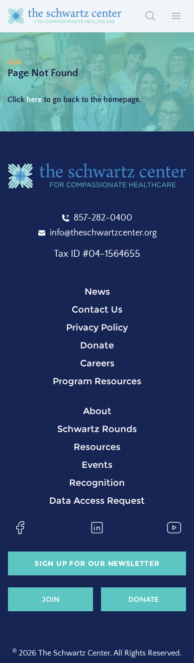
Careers (97, 363)
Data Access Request (97, 500)
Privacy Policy (97, 327)
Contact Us (97, 309)
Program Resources (97, 381)
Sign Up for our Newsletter (96, 563)
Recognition (97, 482)
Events (97, 464)
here (34, 99)
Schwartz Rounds (97, 429)
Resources (97, 447)
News (97, 291)
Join (51, 599)
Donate (97, 345)
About (97, 411)
